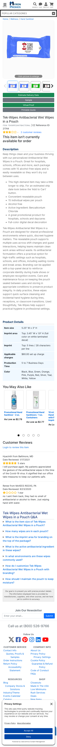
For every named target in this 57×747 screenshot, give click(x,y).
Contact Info (9, 650)
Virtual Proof (28, 105)
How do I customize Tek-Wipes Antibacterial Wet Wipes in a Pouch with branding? (26, 569)
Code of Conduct (40, 670)
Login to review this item (16, 447)
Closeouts (36, 682)
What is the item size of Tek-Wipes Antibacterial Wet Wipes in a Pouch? (24, 523)
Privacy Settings (42, 657)
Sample (28, 100)
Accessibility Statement (14, 669)
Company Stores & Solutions (15, 688)
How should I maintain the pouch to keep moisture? (28, 580)
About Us (35, 650)
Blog (5, 682)
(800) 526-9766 (36, 626)
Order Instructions (12, 660)
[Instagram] (31, 640)
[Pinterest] (24, 640)
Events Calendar (11, 696)
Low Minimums (38, 689)
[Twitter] (11, 640)
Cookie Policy (38, 660)
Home (5, 19)
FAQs (33, 673)
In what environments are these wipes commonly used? (26, 558)
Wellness (14, 19)
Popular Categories (14, 13)
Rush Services (38, 692)
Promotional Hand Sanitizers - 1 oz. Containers (35, 415)
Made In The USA (40, 686)
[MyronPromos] (15, 4)
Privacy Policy (38, 653)
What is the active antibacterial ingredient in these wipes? (28, 548)
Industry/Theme (11, 692)
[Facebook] (18, 640)
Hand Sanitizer (27, 19)
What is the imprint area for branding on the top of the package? (27, 539)
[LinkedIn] (38, 640)
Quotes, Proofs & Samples (15, 655)
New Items (36, 699)
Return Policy (10, 663)
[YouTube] (45, 640)
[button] (4, 5)
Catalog (7, 699)
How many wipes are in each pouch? (26, 531)
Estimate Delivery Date (28, 95)
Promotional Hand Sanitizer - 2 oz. (13, 413)
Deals (33, 696)
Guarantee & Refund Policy (42, 665)
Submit (49, 615)
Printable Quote (28, 110)
